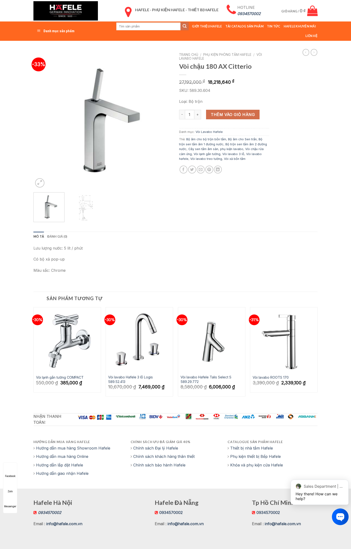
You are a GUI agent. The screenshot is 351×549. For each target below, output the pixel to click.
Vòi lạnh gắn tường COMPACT (60, 377)
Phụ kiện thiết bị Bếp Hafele (255, 456)
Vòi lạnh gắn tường (207, 154)
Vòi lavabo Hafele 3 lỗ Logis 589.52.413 (130, 379)
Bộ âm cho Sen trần (242, 139)
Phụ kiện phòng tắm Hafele (227, 55)
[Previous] (42, 119)
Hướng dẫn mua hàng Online (62, 456)
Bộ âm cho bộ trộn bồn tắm (206, 139)
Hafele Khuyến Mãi (300, 26)
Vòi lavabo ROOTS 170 (271, 377)
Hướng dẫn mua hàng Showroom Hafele (73, 448)
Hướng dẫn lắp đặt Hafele (59, 465)
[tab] (38, 236)
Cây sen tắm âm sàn (203, 149)
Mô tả (38, 236)
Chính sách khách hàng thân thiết (164, 456)
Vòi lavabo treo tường (206, 159)
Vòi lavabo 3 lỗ (233, 154)
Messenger (10, 506)
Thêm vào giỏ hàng (233, 114)
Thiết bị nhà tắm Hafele (251, 448)
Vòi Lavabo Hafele (209, 132)
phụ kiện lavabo (231, 149)
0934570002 (171, 512)
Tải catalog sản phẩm (244, 26)
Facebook (10, 476)
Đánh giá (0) (57, 236)
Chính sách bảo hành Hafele (159, 465)
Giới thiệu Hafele (207, 26)
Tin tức (273, 26)
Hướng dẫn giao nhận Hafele (62, 473)
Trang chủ (188, 55)
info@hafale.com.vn (64, 523)
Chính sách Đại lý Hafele (155, 448)
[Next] (163, 119)
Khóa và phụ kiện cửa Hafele (256, 465)
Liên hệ (311, 36)
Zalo (10, 491)
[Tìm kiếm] (185, 26)
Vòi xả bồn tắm (234, 159)
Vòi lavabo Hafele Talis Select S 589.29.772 (206, 379)
